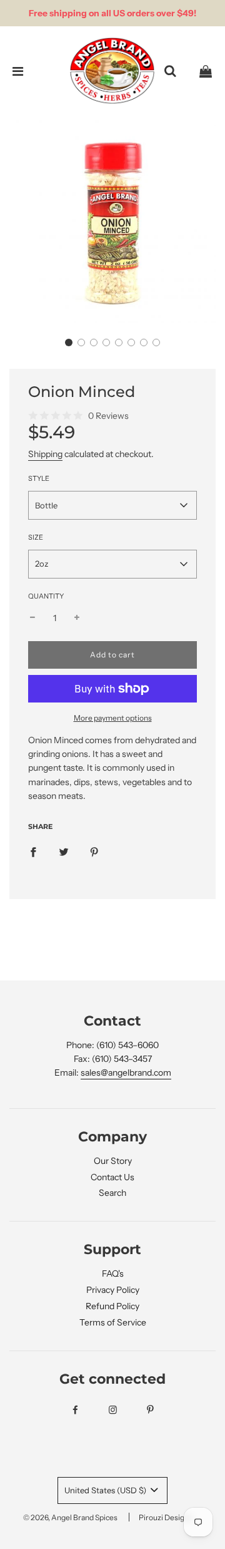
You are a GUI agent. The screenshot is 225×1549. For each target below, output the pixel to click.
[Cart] (205, 71)
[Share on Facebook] (33, 851)
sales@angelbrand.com (126, 1072)
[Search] (170, 71)
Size (35, 537)
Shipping (45, 454)
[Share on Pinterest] (94, 851)
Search (112, 1192)
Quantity (46, 596)
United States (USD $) (106, 1490)
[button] (68, 342)
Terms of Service (112, 1322)
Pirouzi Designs (165, 1517)
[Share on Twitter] (63, 851)
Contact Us (112, 1177)
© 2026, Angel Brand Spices (70, 1517)
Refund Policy (112, 1306)
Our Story (113, 1160)
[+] (76, 618)
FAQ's (113, 1273)
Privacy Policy (112, 1289)
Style (38, 478)
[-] (32, 618)
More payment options (113, 718)
